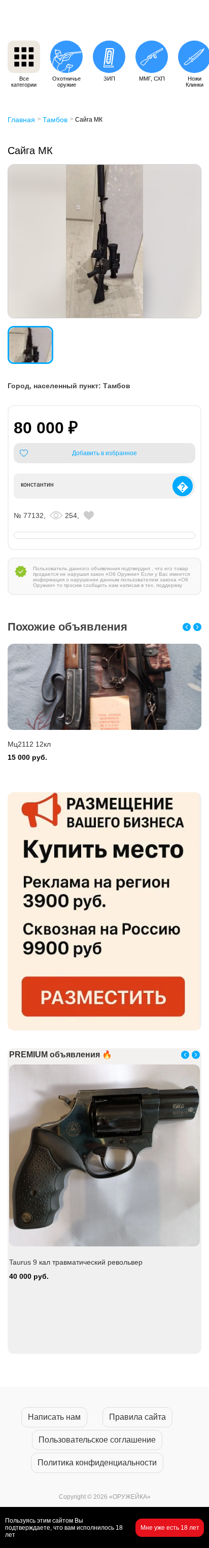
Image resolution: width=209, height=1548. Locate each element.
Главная (21, 120)
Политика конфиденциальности (97, 1462)
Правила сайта (137, 1417)
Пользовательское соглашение (97, 1439)
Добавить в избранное (104, 453)
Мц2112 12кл (29, 744)
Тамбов (55, 120)
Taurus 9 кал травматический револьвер (76, 1262)
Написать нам (54, 1417)
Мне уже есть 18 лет (170, 1527)
